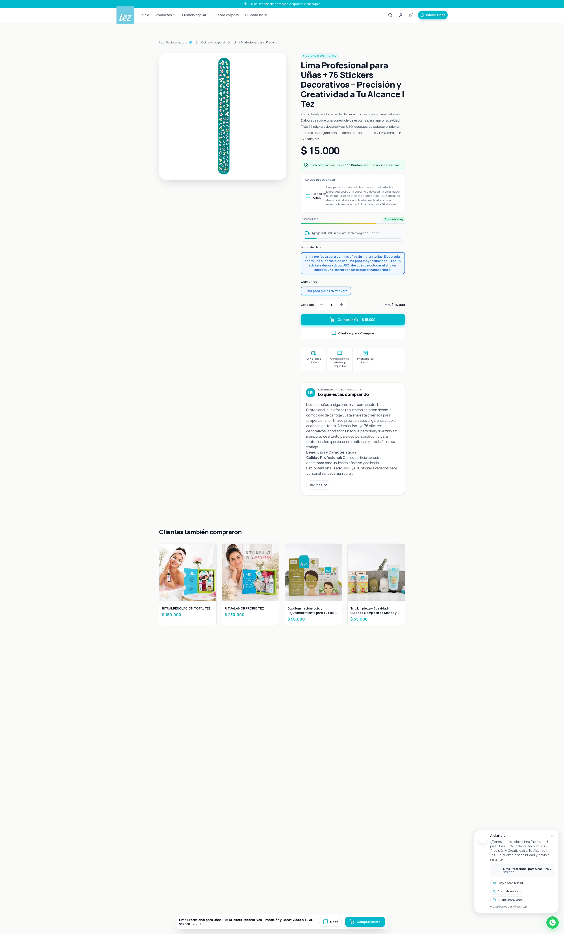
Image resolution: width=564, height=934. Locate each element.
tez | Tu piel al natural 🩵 (175, 42)
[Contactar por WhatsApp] (552, 922)
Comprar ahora (365, 922)
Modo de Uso (311, 247)
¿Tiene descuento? (510, 899)
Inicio (144, 15)
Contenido (309, 281)
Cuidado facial (256, 15)
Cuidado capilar (194, 15)
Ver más (319, 485)
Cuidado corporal (225, 15)
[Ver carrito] (411, 15)
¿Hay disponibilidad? (510, 883)
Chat (330, 922)
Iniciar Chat (435, 15)
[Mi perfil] (401, 15)
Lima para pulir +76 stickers (326, 291)
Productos (163, 15)
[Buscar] (390, 15)
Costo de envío (507, 891)
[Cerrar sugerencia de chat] (552, 836)
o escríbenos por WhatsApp (508, 906)
